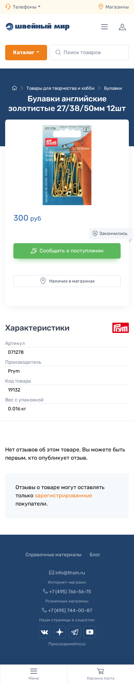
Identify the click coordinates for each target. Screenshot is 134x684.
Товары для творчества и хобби (60, 88)
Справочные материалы (53, 555)
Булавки (113, 88)
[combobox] (89, 52)
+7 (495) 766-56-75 (70, 592)
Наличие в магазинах (72, 281)
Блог (95, 555)
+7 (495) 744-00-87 (70, 610)
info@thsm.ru (70, 573)
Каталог (23, 52)
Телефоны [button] (24, 7)
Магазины (117, 7)
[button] (67, 165)
